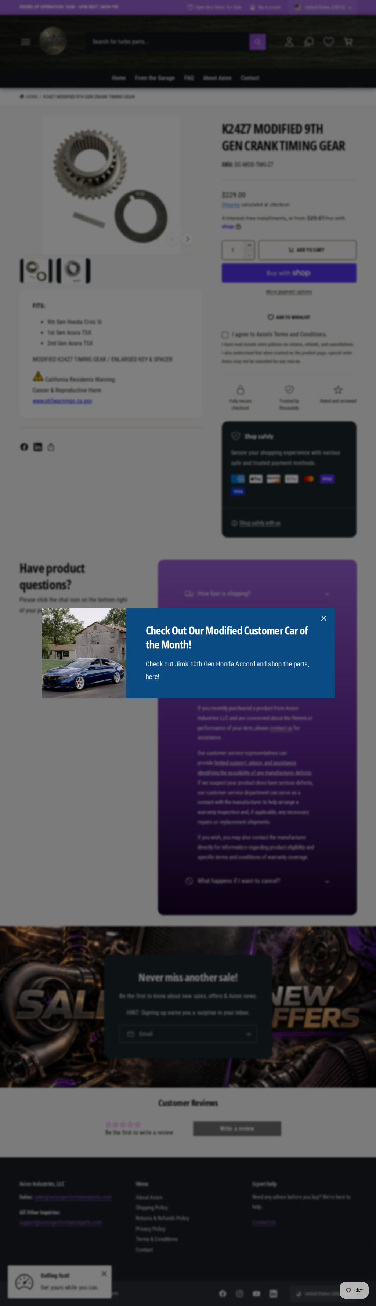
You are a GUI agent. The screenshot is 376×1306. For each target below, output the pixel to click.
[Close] (323, 618)
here (151, 676)
